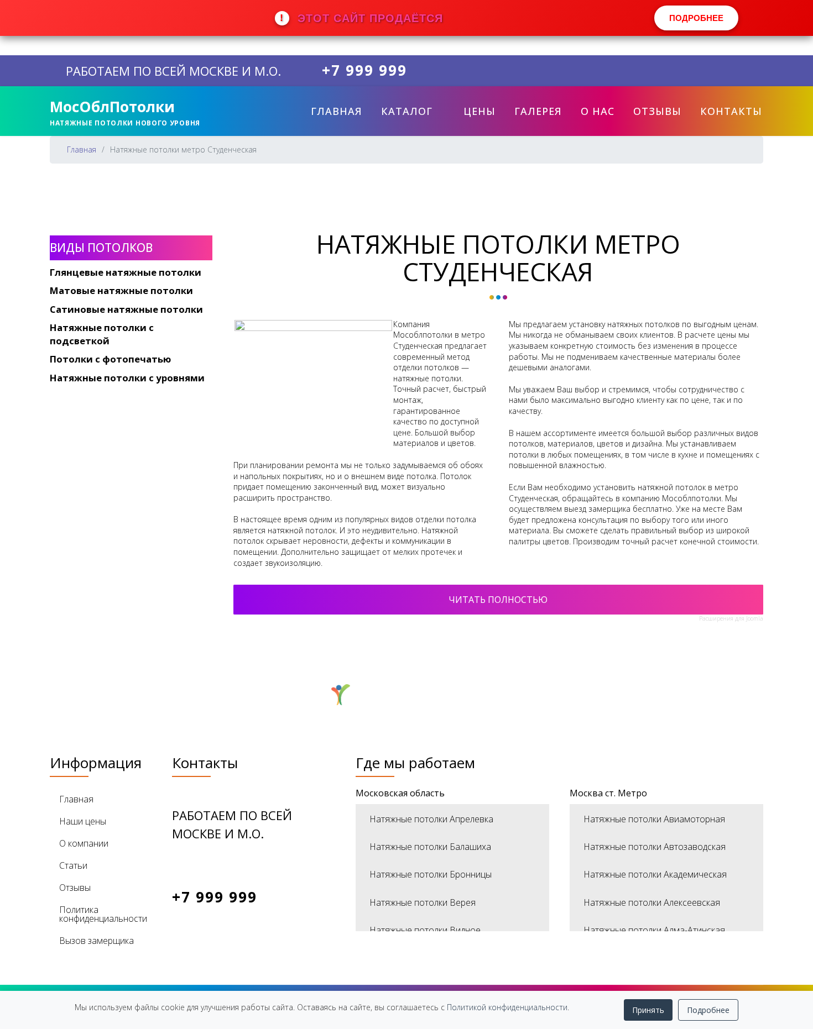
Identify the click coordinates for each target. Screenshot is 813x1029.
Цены (479, 111)
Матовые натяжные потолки (121, 290)
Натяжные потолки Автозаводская (654, 847)
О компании (83, 843)
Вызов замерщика (96, 941)
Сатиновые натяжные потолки (126, 309)
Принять (648, 1010)
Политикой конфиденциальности (507, 1007)
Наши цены (82, 821)
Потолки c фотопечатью (110, 359)
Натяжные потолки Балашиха (430, 847)
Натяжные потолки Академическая (655, 874)
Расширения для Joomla (731, 618)
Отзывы (657, 111)
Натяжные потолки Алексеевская (651, 902)
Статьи (73, 865)
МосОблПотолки (112, 107)
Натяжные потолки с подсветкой (102, 334)
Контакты (731, 111)
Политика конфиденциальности (103, 914)
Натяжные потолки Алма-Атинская (654, 930)
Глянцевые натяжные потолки (125, 272)
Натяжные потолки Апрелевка (431, 819)
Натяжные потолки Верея (422, 902)
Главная (336, 111)
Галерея (538, 111)
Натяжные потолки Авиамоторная (654, 819)
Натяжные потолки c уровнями (127, 377)
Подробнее (708, 1010)
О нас (597, 111)
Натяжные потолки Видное (425, 930)
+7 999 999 (364, 70)
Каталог (406, 111)
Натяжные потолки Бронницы (430, 874)
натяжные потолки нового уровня (125, 123)
